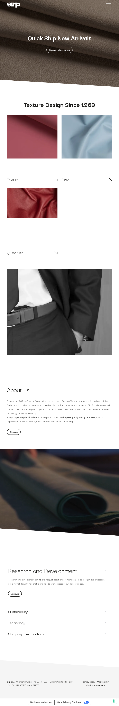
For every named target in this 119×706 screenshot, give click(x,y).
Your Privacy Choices (69, 702)
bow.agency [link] (99, 685)
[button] (59, 50)
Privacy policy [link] (88, 681)
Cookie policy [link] (103, 681)
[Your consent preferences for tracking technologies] (114, 701)
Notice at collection (41, 702)
